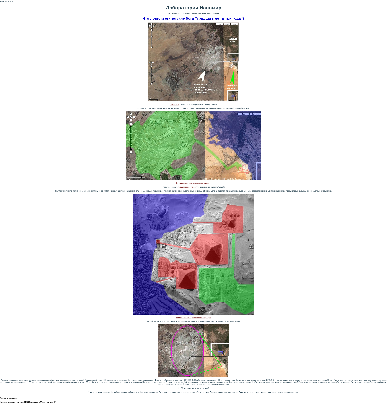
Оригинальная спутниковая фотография (193, 183)
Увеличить (174, 104)
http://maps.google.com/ (187, 187)
